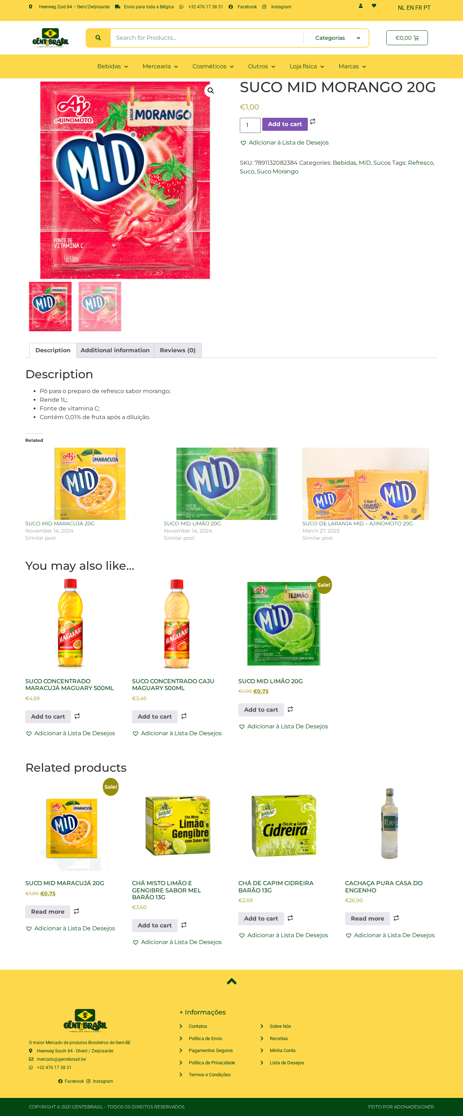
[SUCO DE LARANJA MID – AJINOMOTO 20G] (368, 484)
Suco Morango (277, 171)
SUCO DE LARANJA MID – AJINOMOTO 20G (357, 523)
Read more (47, 911)
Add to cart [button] (48, 716)
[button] (210, 90)
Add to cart (285, 124)
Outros (258, 66)
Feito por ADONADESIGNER (401, 1106)
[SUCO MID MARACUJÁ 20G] (91, 484)
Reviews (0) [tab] (178, 350)
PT (427, 7)
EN (410, 7)
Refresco (420, 162)
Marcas (349, 66)
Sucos (382, 162)
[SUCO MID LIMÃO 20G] (229, 484)
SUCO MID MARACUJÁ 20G (60, 523)
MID (365, 162)
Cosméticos (209, 66)
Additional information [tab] (115, 350)
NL (401, 7)
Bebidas (109, 66)
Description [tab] (53, 350)
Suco (247, 171)
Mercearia (157, 66)
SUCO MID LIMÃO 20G (192, 523)
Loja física (303, 66)
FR (418, 7)
